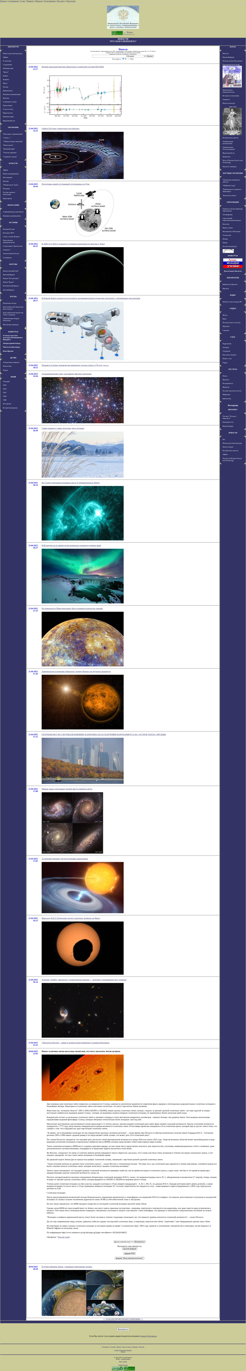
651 (107, 1319)
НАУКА (233, 47)
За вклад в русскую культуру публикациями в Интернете (13, 337)
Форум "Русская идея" (11, 278)
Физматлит (226, 157)
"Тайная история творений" (13, 141)
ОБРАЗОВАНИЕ (233, 202)
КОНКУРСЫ (13, 332)
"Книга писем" (8, 145)
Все (224, 439)
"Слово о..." (7, 138)
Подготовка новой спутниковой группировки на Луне (66, 184)
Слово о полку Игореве (11, 237)
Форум (5, 370)
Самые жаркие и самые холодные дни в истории (63, 428)
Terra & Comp (63, 1237)
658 (131, 1319)
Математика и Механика (231, 231)
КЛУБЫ (13, 296)
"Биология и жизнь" (230, 195)
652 (110, 1319)
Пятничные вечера (9, 303)
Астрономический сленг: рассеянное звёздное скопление (67, 374)
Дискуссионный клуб (10, 271)
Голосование (50, 1)
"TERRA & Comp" (229, 186)
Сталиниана (7, 258)
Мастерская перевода (11, 325)
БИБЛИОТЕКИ (233, 278)
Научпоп (226, 288)
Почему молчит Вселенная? (233, 61)
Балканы (6, 79)
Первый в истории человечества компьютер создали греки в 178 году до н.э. (75, 365)
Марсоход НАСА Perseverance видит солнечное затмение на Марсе (71, 918)
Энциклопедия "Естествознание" (229, 148)
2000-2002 (233, 107)
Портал (3, 1)
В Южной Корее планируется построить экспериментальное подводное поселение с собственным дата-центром (91, 298)
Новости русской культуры (12, 53)
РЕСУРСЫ (233, 369)
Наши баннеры (228, 426)
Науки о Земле (228, 228)
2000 (5, 396)
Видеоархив (7, 198)
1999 (5, 400)
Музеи (225, 315)
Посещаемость (228, 383)
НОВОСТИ (233, 433)
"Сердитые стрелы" (10, 157)
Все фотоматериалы (10, 408)
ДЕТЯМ (13, 358)
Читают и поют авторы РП (232, 302)
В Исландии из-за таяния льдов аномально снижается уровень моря (71, 545)
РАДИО (233, 295)
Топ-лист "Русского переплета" (229, 417)
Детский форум (8, 290)
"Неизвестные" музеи (10, 185)
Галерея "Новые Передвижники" (123, 1350)
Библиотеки (227, 399)
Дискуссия (70, 1)
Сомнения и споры (10, 102)
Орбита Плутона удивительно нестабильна (60, 128)
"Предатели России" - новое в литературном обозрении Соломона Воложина (75, 1043)
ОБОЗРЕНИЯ (13, 127)
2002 (5, 389)
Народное (226, 326)
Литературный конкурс (12, 343)
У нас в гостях (8, 109)
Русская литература (230, 246)
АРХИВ (13, 377)
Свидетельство (120, 51)
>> (142, 1319)
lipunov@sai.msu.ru (149, 1336)
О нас (22, 1)
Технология (227, 235)
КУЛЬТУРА (13, 163)
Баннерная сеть (228, 422)
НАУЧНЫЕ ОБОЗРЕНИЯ (233, 173)
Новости (39, 1)
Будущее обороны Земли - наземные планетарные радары (67, 1267)
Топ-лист (61, 1)
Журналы (226, 387)
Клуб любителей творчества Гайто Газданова (13, 314)
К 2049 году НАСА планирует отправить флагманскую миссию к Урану (73, 244)
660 (138, 1319)
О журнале (226, 351)
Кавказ (5, 76)
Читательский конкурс (11, 347)
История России (9, 229)
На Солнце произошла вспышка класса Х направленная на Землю (71, 483)
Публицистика (8, 68)
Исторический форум (10, 286)
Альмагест (6, 250)
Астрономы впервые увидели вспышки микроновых (65, 859)
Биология (226, 224)
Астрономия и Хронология (12, 246)
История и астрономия (231, 96)
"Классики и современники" (13, 134)
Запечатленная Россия (11, 253)
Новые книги (7, 105)
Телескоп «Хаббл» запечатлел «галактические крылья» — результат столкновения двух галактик (84, 980)
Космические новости (230, 138)
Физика (225, 239)
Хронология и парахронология (9, 241)
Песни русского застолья (231, 322)
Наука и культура (229, 103)
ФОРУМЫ (13, 264)
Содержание (13, 1)
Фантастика (7, 366)
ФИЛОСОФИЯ (13, 205)
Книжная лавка (8, 117)
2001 (5, 393)
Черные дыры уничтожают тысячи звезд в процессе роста (67, 789)
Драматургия (7, 91)
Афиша (5, 57)
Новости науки (228, 447)
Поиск (225, 376)
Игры (224, 319)
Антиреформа (228, 215)
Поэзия (5, 87)
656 (124, 1319)
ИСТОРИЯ (13, 222)
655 (121, 1319)
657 (128, 1319)
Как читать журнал (229, 355)
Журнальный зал (9, 121)
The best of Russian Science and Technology (232, 459)
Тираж (225, 363)
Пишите (30, 1)
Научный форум (9, 275)
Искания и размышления (11, 94)
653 (114, 1319)
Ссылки (128, 1347)
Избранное (226, 394)
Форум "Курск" (8, 282)
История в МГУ (8, 233)
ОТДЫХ (233, 308)
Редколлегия (227, 344)
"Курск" (6, 72)
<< (104, 1319)
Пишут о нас (227, 358)
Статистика (135, 1347)
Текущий (6, 381)
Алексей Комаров (125, 1359)
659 (135, 1319)
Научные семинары (230, 167)
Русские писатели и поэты (232, 391)
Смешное (226, 330)
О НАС (232, 337)
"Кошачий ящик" (9, 149)
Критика (6, 98)
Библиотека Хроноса (230, 284)
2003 (5, 385)
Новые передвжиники (11, 174)
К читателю (7, 61)
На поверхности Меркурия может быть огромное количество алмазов (72, 608)
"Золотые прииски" (10, 153)
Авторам (226, 347)
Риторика (6, 189)
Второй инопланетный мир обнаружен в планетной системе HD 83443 (73, 67)
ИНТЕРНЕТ (233, 410)
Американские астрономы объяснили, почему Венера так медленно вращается (76, 671)
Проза (5, 83)
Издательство (8, 113)
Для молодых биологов (233, 271)
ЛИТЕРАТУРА (13, 47)
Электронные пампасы (11, 362)
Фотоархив (7, 404)
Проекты (226, 380)
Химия (225, 243)
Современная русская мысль (13, 212)
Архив (123, 1347)
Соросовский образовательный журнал (232, 219)
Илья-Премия (8, 351)
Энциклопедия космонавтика (228, 142)
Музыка (6, 181)
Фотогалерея (7, 177)
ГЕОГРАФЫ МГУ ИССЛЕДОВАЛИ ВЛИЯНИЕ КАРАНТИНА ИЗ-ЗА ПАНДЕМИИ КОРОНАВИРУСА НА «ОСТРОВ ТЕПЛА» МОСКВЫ (104, 734)
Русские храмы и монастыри (9, 193)
